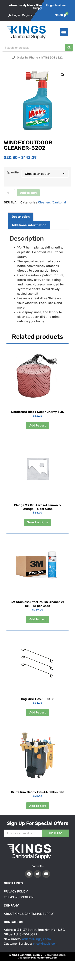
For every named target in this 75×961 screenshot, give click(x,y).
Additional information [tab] (29, 225)
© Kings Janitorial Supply (25, 955)
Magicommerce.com (44, 957)
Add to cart (28, 193)
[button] (64, 32)
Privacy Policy (16, 891)
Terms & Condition (18, 897)
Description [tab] (21, 216)
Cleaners (44, 202)
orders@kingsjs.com (36, 939)
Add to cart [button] (37, 425)
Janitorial (59, 202)
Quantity (13, 172)
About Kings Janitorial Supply (29, 914)
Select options (37, 522)
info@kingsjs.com (45, 943)
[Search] (69, 47)
